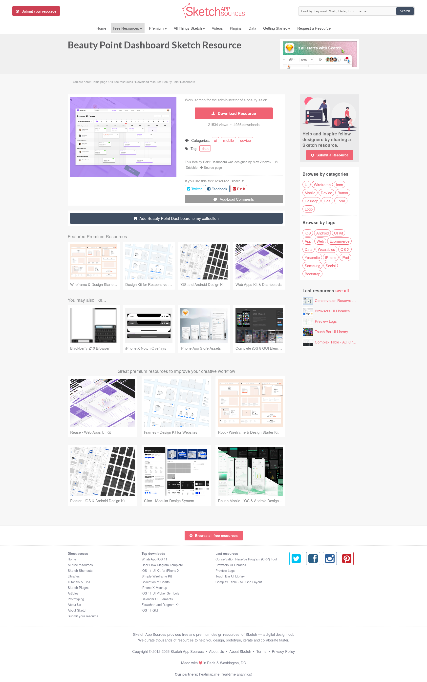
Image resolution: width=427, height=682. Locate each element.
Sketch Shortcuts (80, 570)
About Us (74, 604)
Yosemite (312, 257)
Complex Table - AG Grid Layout (341, 341)
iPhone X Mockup (154, 587)
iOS (308, 232)
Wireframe (322, 184)
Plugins (236, 28)
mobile (228, 140)
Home (101, 28)
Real (327, 200)
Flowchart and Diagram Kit (160, 604)
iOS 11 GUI (150, 610)
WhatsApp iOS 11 (154, 559)
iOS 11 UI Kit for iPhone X (160, 570)
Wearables (326, 249)
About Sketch (77, 610)
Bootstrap (312, 273)
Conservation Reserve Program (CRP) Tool (350, 300)
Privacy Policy (283, 651)
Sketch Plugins (78, 587)
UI (306, 184)
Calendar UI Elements (157, 599)
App (308, 241)
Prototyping (76, 599)
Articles (73, 593)
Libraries (74, 576)
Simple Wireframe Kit (157, 576)
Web (320, 241)
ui (215, 140)
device (245, 140)
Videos (217, 28)
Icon (339, 184)
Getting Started (275, 28)
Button (343, 192)
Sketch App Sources (187, 651)
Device (326, 192)
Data (252, 28)
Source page (213, 167)
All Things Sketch (188, 28)
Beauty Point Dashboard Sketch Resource (154, 44)
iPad (345, 257)
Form (341, 200)
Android (322, 232)
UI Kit (338, 232)
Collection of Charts (156, 581)
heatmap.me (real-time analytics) (225, 674)
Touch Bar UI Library (331, 331)
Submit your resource (83, 616)
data (205, 148)
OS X (345, 249)
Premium (157, 28)
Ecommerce (339, 241)
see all (342, 290)
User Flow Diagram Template (162, 564)
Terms (261, 651)
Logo (309, 209)
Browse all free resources (216, 535)
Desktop (311, 200)
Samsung (312, 265)
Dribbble (191, 167)
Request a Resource (314, 28)
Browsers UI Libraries (332, 310)
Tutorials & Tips (79, 581)
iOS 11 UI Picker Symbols (160, 593)
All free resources (80, 564)
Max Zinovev (262, 161)
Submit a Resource (332, 154)
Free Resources (126, 28)
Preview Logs (326, 321)
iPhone (330, 257)
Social (331, 265)
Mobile (310, 192)
